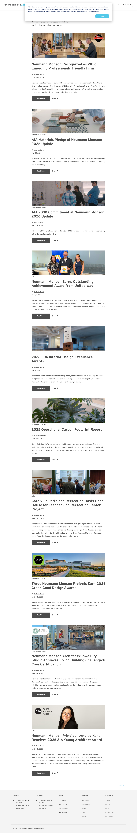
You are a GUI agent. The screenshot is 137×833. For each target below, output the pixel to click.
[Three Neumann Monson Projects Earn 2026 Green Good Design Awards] (68, 565)
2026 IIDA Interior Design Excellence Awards (62, 359)
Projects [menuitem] (107, 808)
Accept (102, 16)
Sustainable (36, 135)
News (33, 59)
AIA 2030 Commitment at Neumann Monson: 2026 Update (68, 214)
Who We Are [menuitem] (85, 800)
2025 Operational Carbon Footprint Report (67, 430)
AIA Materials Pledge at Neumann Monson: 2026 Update (67, 142)
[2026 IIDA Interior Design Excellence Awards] (68, 338)
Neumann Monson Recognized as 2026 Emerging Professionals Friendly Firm (64, 66)
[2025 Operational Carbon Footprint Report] (68, 410)
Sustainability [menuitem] (86, 804)
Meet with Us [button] (127, 5)
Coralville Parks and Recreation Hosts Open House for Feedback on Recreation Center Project (68, 505)
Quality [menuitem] (84, 808)
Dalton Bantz (39, 74)
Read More (41, 99)
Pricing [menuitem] (107, 804)
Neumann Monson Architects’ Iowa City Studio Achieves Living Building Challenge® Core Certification (68, 660)
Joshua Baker (39, 150)
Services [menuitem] (107, 800)
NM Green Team (40, 436)
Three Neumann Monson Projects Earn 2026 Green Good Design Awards (68, 586)
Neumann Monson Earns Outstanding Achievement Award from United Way (62, 284)
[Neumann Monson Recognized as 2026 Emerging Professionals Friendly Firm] (68, 45)
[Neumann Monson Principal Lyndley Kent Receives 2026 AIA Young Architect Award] (68, 717)
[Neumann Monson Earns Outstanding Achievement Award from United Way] (68, 262)
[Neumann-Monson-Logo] (18, 5)
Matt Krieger (39, 222)
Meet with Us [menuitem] (109, 816)
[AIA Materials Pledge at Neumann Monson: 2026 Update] (68, 121)
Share (54, 99)
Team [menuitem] (83, 812)
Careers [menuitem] (84, 816)
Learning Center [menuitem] (110, 812)
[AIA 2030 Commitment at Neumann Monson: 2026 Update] (68, 193)
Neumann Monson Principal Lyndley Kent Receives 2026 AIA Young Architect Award (67, 738)
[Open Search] (118, 5)
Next (121, 785)
